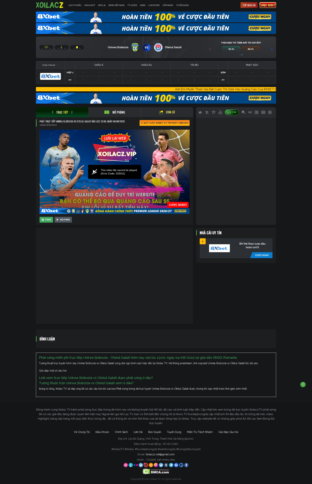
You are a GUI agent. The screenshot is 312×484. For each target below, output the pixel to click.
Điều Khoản (102, 432)
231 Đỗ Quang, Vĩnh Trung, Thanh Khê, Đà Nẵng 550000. (161, 438)
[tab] (62, 112)
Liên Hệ (138, 432)
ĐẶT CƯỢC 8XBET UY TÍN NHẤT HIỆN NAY (166, 123)
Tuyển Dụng (182, 5)
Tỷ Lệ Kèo (132, 5)
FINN (48, 219)
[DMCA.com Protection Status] (156, 471)
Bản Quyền (154, 432)
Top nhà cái (249, 5)
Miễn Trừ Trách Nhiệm (200, 432)
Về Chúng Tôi (82, 432)
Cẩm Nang (168, 5)
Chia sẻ (170, 112)
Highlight (89, 5)
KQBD (143, 5)
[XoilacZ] (50, 5)
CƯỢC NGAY (262, 255)
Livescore (154, 5)
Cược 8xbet (268, 5)
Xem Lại (102, 5)
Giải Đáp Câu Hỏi (228, 432)
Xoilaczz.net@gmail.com (160, 454)
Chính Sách (121, 432)
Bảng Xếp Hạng (117, 5)
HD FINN (65, 219)
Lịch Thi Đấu (74, 5)
